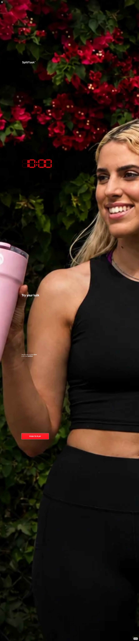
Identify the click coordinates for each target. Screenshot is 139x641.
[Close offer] (2, 2)
